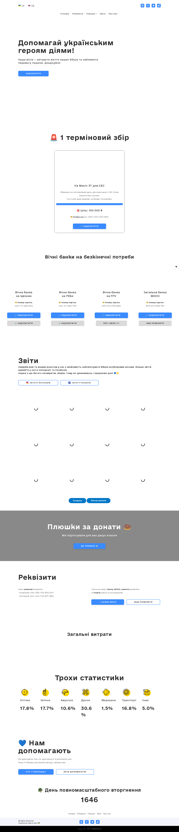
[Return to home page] (89, 6)
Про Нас (113, 14)
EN (32, 6)
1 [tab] (89, 332)
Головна (65, 14)
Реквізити (77, 14)
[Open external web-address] (151, 815)
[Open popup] (24, 692)
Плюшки (90, 14)
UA (23, 6)
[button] (142, 5)
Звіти (103, 14)
